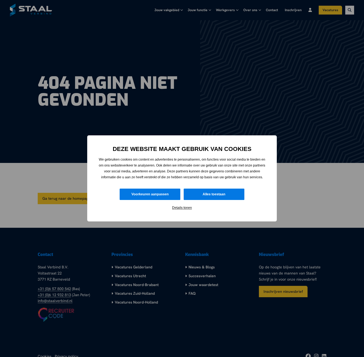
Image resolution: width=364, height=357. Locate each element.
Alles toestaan (214, 194)
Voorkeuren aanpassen (150, 194)
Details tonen (182, 208)
